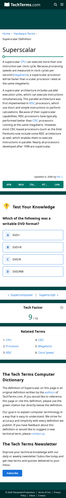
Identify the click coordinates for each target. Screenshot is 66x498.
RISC (32, 103)
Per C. (60, 176)
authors (50, 392)
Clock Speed (46, 352)
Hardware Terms (24, 33)
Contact (41, 495)
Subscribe (12, 473)
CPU (23, 62)
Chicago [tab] (34, 184)
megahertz (20, 75)
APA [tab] (9, 184)
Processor (12, 346)
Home (6, 33)
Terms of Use (44, 492)
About (32, 495)
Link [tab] (57, 184)
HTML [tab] (45, 184)
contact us (38, 434)
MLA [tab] (21, 184)
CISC (35, 120)
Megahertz (45, 346)
